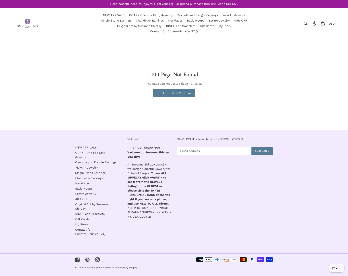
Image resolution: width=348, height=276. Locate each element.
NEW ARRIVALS (86, 147)
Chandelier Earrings (89, 178)
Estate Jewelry (85, 194)
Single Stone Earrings (90, 173)
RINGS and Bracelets (90, 214)
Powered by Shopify (126, 267)
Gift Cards (82, 219)
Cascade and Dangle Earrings (95, 162)
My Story (81, 224)
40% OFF (81, 199)
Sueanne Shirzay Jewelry (99, 267)
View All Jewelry (86, 167)
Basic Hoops (83, 188)
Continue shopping (171, 93)
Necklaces (82, 183)
